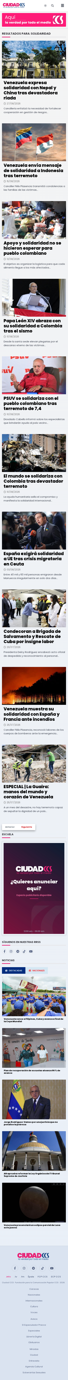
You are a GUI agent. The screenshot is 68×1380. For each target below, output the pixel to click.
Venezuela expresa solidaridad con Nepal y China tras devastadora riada (31, 90)
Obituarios (34, 1342)
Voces (34, 1312)
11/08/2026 (13, 336)
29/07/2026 (13, 647)
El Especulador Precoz (34, 1324)
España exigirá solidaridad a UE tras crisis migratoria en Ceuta (34, 559)
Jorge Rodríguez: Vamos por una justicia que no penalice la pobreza (31, 1123)
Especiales (34, 1330)
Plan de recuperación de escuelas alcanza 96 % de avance (32, 1071)
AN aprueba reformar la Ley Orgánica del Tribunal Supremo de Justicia (32, 1174)
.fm (22, 1276)
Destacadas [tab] (15, 970)
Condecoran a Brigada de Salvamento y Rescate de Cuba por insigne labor (32, 636)
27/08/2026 (13, 103)
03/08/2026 (13, 569)
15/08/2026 (13, 181)
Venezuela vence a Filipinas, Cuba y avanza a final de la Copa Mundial (33, 1020)
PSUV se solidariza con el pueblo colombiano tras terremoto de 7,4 (31, 403)
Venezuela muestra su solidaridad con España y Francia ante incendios (32, 714)
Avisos (34, 1319)
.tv (15, 1276)
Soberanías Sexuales (34, 1372)
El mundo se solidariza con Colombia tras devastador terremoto (33, 481)
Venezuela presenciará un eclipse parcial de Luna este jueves (32, 1226)
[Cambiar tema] (45, 5)
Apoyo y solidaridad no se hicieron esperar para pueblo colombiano (32, 248)
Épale (31, 1276)
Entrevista (34, 1360)
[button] (34, 888)
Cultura (34, 1306)
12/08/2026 (13, 259)
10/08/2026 (13, 414)
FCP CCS (42, 1276)
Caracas (34, 1289)
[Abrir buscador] (52, 5)
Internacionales (34, 1300)
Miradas (34, 1349)
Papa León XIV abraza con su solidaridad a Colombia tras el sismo (33, 326)
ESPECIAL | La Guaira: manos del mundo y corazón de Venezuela (28, 792)
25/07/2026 (13, 725)
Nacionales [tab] (39, 970)
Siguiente (26, 827)
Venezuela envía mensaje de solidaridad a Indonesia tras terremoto (33, 170)
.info (8, 1276)
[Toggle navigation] (62, 6)
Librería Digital (34, 1336)
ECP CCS (56, 1276)
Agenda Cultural (34, 1366)
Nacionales (34, 1294)
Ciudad (34, 1354)
